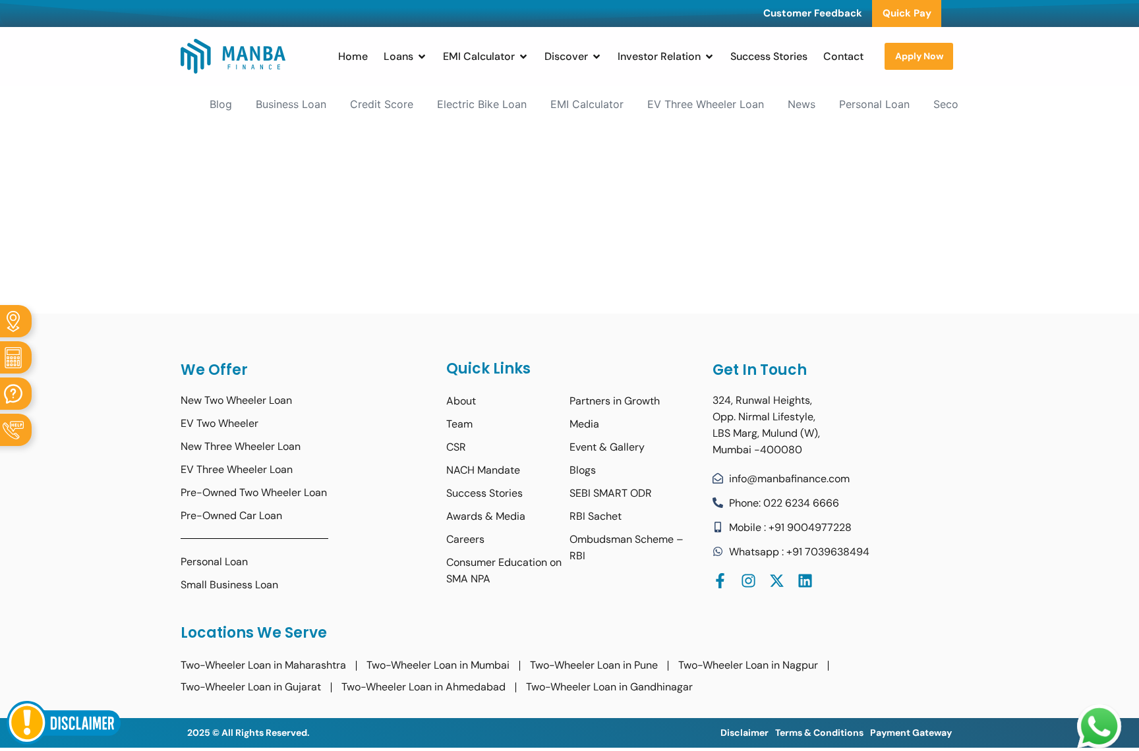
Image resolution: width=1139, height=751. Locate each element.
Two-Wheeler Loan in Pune (594, 665)
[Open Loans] (422, 56)
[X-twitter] (776, 580)
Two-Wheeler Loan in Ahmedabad (423, 687)
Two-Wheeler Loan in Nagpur (748, 665)
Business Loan (291, 104)
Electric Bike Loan (482, 104)
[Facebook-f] (720, 580)
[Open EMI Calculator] (523, 56)
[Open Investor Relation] (709, 56)
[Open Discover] (596, 56)
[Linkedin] (805, 580)
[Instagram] (748, 580)
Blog (221, 104)
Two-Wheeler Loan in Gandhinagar (609, 687)
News (801, 104)
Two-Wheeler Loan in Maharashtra (263, 665)
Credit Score (381, 104)
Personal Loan (874, 104)
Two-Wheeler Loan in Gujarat (251, 687)
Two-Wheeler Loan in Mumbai (438, 665)
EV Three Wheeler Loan (705, 104)
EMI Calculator (587, 104)
